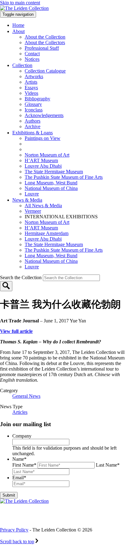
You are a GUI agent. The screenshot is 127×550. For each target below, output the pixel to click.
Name (19, 459)
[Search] (6, 286)
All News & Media (43, 205)
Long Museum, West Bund (51, 182)
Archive (32, 126)
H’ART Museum (41, 160)
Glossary (33, 104)
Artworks (34, 76)
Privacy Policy (14, 529)
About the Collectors (45, 42)
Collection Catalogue (45, 70)
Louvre (32, 193)
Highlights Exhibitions (56, 149)
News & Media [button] (27, 200)
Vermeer (33, 211)
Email (19, 477)
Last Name (108, 465)
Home (18, 25)
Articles (19, 412)
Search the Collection (21, 277)
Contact (32, 53)
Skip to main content (20, 2)
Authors (32, 121)
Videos (31, 93)
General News (26, 396)
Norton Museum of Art (47, 154)
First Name (24, 465)
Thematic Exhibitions (54, 143)
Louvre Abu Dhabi (43, 166)
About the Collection (45, 37)
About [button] (18, 31)
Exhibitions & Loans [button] (32, 132)
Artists (31, 82)
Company (21, 436)
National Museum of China (51, 188)
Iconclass (34, 109)
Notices (32, 59)
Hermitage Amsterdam (46, 233)
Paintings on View (42, 138)
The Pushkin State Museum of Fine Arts (64, 177)
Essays (31, 87)
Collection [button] (22, 65)
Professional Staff (42, 48)
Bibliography (37, 98)
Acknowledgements (44, 115)
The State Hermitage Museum (54, 171)
